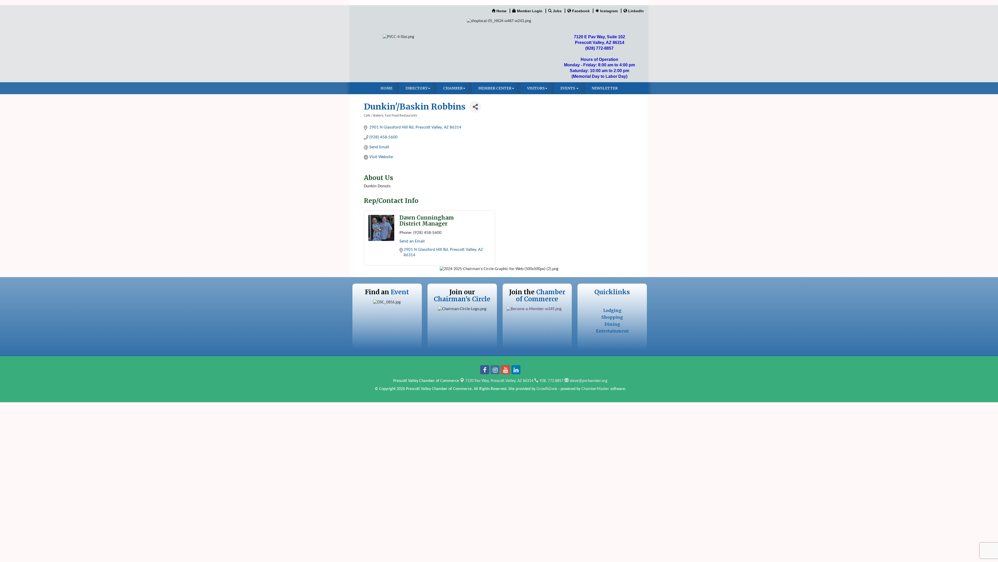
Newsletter (605, 88)
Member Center (494, 88)
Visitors (536, 88)
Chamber (453, 88)
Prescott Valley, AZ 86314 (499, 381)
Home (386, 88)
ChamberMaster (595, 389)
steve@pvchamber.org (588, 381)
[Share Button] (475, 107)
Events (568, 88)
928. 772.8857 (551, 381)
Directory (416, 88)
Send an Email (412, 241)
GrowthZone (546, 389)
